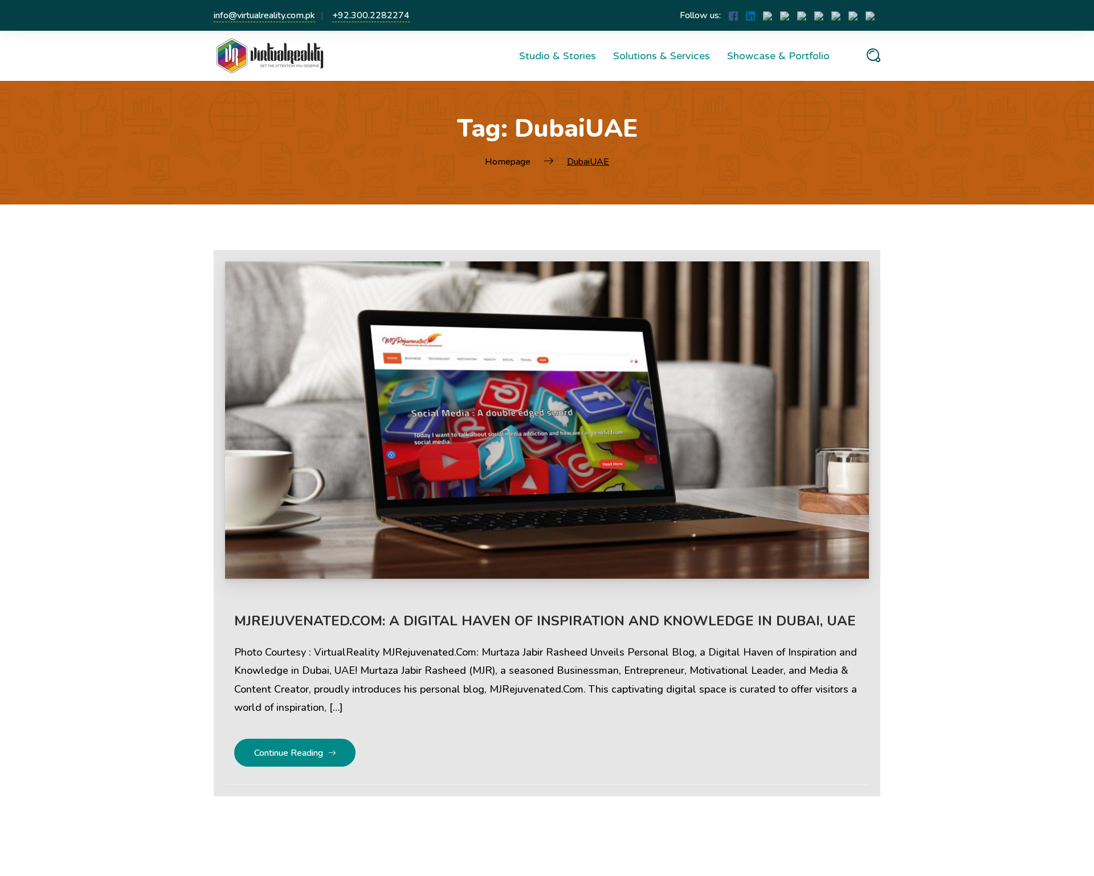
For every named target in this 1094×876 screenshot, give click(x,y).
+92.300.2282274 (371, 15)
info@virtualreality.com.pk (264, 15)
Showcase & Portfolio (778, 56)
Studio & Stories (557, 56)
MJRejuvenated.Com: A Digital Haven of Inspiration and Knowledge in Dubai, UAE (545, 621)
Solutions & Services (661, 56)
